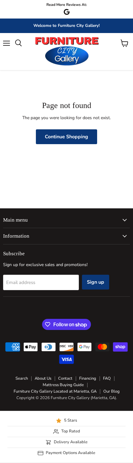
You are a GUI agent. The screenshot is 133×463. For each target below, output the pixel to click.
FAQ (107, 378)
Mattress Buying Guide (63, 385)
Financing (87, 378)
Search (21, 378)
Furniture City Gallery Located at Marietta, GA (55, 391)
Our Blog (111, 391)
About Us (43, 378)
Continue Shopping (66, 136)
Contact (65, 378)
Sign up (95, 282)
